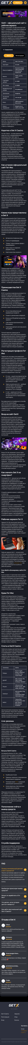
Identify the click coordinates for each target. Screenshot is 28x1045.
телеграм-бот (18, 563)
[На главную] (14, 1005)
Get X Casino (5, 1014)
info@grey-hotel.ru (24, 1031)
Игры (16, 1017)
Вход (2, 1020)
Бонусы (16, 1020)
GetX (16, 782)
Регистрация (5, 1017)
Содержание (9, 49)
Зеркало (17, 1014)
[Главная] (6, 2)
